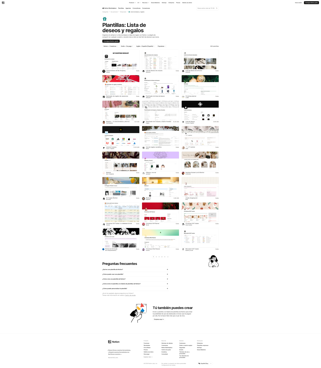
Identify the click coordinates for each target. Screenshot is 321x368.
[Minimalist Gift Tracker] (200, 237)
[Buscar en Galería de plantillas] (217, 8)
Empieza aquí (159, 319)
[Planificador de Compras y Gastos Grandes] (160, 110)
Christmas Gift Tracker (192, 223)
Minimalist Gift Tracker (192, 249)
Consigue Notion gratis (111, 41)
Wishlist (108, 172)
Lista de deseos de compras (154, 70)
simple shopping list (191, 198)
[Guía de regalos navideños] (160, 136)
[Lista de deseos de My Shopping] (120, 59)
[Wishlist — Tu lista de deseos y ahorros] (120, 110)
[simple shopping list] (200, 186)
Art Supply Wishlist (111, 198)
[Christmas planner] (200, 85)
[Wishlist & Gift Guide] (120, 237)
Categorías (105, 12)
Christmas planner (190, 96)
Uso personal (114, 12)
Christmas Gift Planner (152, 223)
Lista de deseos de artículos (193, 70)
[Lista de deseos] (200, 110)
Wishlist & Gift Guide (111, 249)
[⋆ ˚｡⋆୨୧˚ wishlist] (200, 136)
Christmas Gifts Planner (153, 249)
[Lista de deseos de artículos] (200, 59)
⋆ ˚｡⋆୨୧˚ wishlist (190, 147)
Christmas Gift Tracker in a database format (119, 223)
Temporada (123, 12)
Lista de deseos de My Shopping (115, 70)
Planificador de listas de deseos (155, 96)
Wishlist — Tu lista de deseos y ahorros (117, 121)
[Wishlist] (120, 161)
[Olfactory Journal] (160, 161)
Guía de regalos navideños (154, 147)
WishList (148, 198)
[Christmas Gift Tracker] (200, 212)
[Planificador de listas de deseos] (160, 85)
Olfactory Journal (151, 172)
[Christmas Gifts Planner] (160, 237)
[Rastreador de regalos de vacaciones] (120, 85)
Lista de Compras (111, 147)
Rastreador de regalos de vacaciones (117, 96)
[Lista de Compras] (120, 136)
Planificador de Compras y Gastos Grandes (158, 121)
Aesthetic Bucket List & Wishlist (194, 172)
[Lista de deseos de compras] (160, 59)
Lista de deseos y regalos (137, 12)
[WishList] (160, 186)
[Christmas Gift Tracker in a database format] (120, 212)
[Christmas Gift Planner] (160, 212)
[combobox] (208, 8)
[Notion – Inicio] (3, 2)
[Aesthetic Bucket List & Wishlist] (200, 161)
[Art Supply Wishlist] (120, 186)
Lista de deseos (190, 121)
